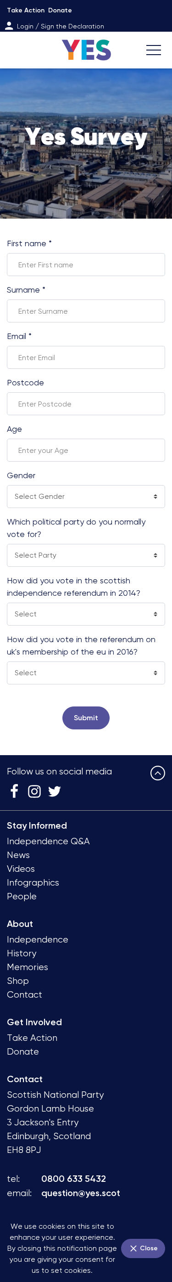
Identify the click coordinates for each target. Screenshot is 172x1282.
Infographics (33, 882)
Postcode (25, 382)
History (21, 953)
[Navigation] (153, 50)
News (18, 855)
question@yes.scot (80, 1192)
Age (14, 429)
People (22, 896)
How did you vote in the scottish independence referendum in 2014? (73, 587)
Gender (21, 475)
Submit (86, 717)
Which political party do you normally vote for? (76, 528)
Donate (60, 10)
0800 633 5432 (73, 1178)
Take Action (25, 10)
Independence (37, 939)
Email (19, 336)
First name (29, 243)
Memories (27, 967)
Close (148, 1248)
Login (25, 26)
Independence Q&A (48, 841)
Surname (26, 289)
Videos (21, 869)
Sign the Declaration (72, 26)
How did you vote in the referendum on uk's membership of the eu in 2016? (81, 645)
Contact (24, 994)
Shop (18, 981)
